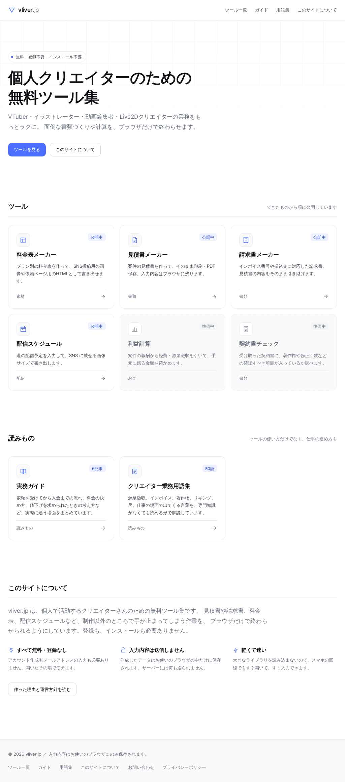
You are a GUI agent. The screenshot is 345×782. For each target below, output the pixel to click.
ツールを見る (27, 149)
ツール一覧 (236, 9)
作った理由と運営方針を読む (42, 689)
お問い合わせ (141, 767)
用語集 (282, 9)
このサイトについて (317, 9)
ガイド (261, 9)
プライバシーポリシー (184, 767)
